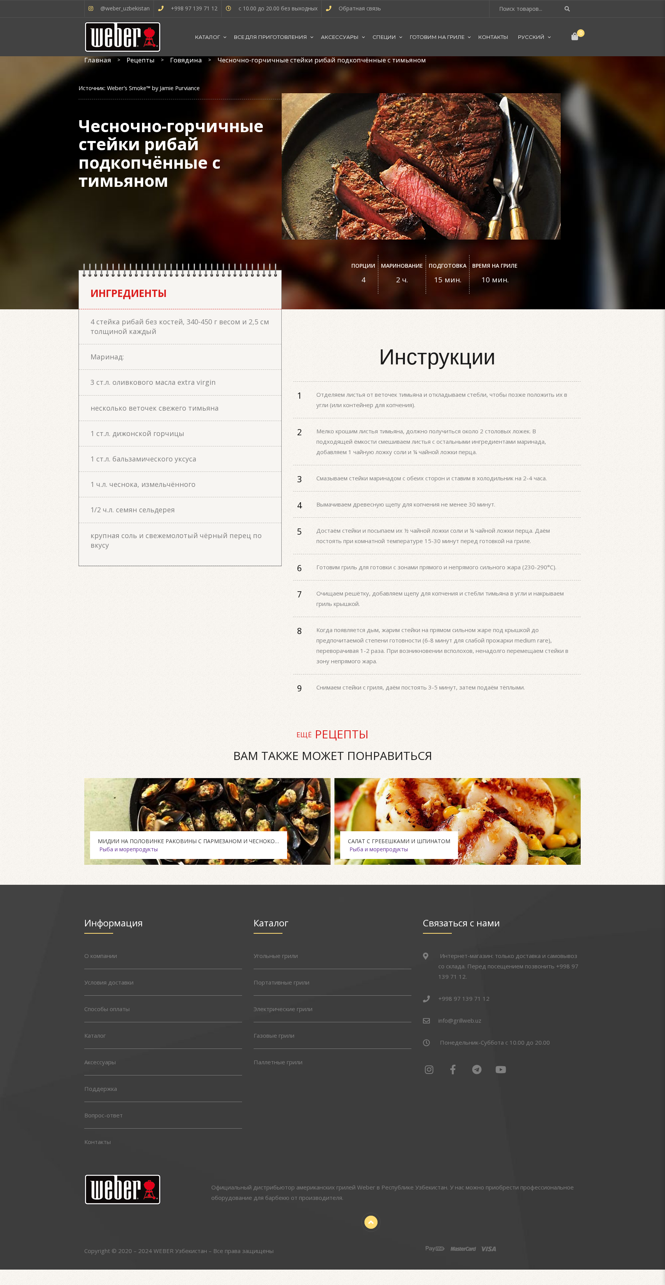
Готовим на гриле (437, 37)
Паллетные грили (278, 1062)
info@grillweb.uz (459, 1020)
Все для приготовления (270, 37)
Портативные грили (281, 982)
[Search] (568, 8)
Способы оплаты (107, 1009)
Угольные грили (276, 956)
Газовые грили (274, 1035)
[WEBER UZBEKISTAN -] (122, 37)
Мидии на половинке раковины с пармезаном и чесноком (189, 841)
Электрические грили (283, 1009)
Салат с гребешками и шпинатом (399, 841)
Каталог (207, 37)
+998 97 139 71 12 (194, 8)
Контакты (493, 37)
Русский (531, 37)
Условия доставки (109, 982)
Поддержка (100, 1088)
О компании (100, 956)
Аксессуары (340, 37)
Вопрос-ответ (103, 1115)
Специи (384, 37)
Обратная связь (360, 8)
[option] (207, 821)
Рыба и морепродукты (128, 849)
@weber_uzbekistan (125, 8)
